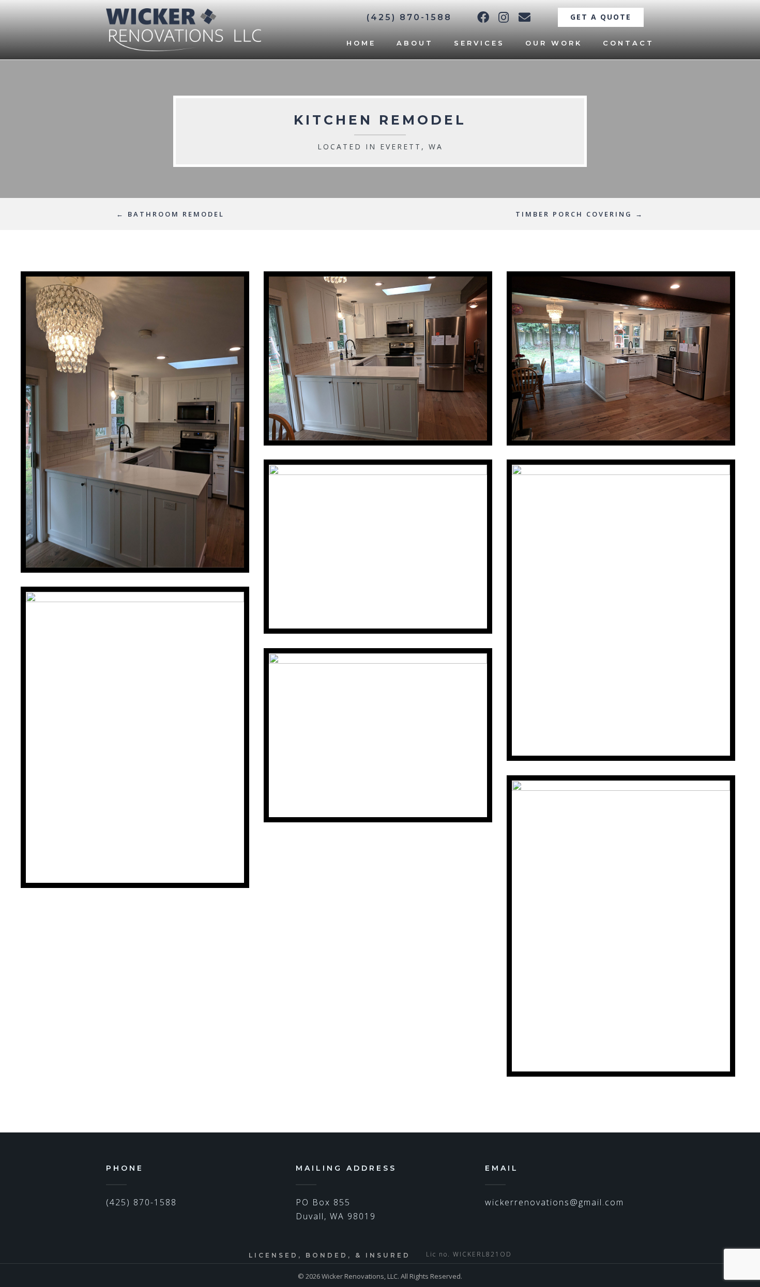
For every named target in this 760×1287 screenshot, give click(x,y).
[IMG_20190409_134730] (621, 610)
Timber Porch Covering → (579, 214)
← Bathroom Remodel (170, 214)
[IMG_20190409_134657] (378, 735)
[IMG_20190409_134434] (378, 547)
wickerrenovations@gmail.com (554, 1202)
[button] (483, 17)
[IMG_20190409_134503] (621, 925)
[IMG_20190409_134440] (621, 358)
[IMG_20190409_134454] (135, 422)
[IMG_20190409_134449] (378, 358)
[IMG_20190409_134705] (135, 737)
